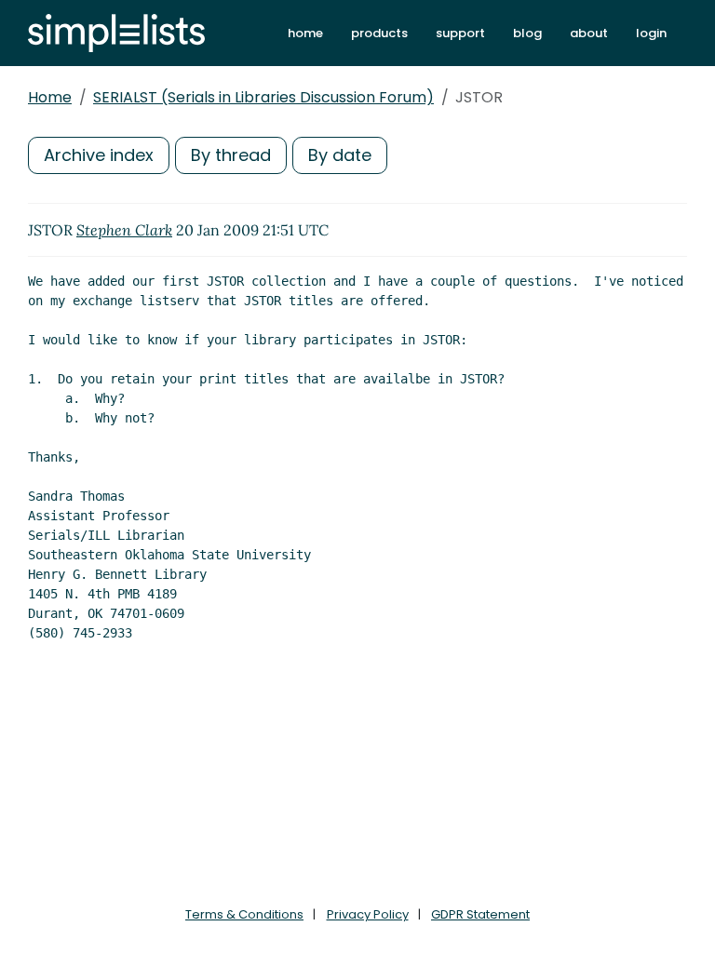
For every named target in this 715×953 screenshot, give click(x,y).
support (460, 33)
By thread (231, 155)
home (305, 33)
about (589, 33)
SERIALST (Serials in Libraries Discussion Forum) (263, 97)
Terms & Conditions (244, 914)
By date (339, 155)
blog (527, 33)
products (379, 33)
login (651, 33)
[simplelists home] (116, 33)
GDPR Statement (480, 914)
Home (50, 97)
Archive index (99, 155)
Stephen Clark (124, 230)
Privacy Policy (368, 914)
